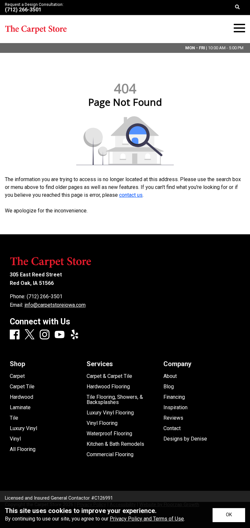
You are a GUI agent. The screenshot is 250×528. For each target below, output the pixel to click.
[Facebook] (15, 335)
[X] (30, 334)
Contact (172, 428)
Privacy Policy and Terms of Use (147, 519)
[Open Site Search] (237, 7)
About (170, 376)
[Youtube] (59, 335)
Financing (174, 397)
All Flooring (22, 449)
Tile (14, 418)
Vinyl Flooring (102, 423)
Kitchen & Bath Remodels (115, 444)
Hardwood (21, 397)
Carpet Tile (22, 386)
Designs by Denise (185, 439)
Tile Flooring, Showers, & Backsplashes (115, 400)
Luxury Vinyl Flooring (110, 412)
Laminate (20, 407)
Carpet (17, 376)
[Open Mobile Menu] (239, 28)
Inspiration (175, 407)
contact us (131, 195)
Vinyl (15, 439)
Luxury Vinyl (23, 428)
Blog (168, 386)
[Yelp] (74, 335)
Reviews (173, 418)
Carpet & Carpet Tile (109, 376)
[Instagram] (44, 335)
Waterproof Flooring (109, 433)
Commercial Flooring (110, 454)
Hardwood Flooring (108, 386)
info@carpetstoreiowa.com (55, 305)
